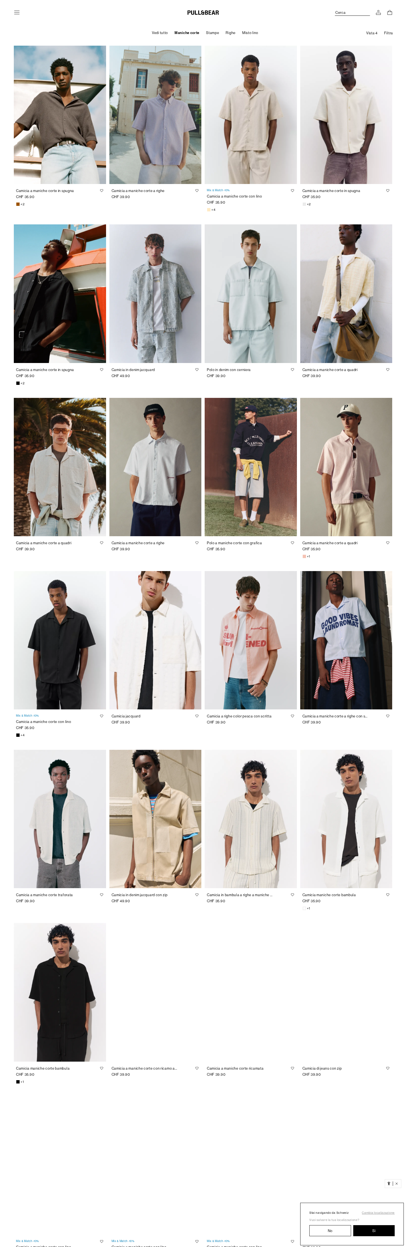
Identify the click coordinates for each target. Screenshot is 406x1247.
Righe (231, 33)
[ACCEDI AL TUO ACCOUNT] (378, 12)
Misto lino (250, 33)
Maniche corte (187, 33)
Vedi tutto (160, 33)
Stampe (212, 33)
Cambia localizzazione (378, 1212)
